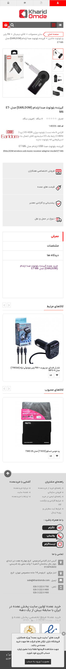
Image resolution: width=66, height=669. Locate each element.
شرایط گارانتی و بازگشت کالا (50, 502)
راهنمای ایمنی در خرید (51, 496)
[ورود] (8, 3)
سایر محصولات (35, 34)
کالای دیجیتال (19, 34)
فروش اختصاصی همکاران (41, 171)
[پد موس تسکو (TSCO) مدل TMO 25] (37, 423)
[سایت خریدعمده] (33, 13)
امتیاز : (60, 118)
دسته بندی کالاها (60, 25)
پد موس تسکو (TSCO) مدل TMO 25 (42, 451)
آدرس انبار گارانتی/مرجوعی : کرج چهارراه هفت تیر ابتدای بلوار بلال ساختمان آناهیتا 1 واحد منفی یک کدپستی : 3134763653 (31, 564)
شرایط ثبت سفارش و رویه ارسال (52, 510)
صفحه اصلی (53, 34)
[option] (58, 54)
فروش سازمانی (54, 492)
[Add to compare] (51, 375)
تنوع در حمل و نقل (45, 218)
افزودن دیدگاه (28, 119)
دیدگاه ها (53, 255)
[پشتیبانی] (25, 3)
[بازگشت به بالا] (8, 473)
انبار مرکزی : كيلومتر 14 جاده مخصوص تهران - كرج (33, 572)
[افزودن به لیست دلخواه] (57, 375)
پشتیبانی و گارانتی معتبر (42, 203)
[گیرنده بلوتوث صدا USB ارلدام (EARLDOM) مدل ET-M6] (58, 54)
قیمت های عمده (46, 187)
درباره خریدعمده (21, 488)
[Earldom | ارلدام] (9, 134)
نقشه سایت (22, 492)
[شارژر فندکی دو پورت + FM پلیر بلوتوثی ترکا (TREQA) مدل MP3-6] (37, 339)
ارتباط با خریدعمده (20, 496)
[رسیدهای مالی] (41, 3)
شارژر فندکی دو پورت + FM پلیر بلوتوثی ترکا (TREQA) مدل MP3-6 (35, 369)
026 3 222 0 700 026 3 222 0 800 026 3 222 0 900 (41, 589)
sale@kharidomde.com (38, 580)
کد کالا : (60, 126)
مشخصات (53, 246)
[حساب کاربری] (58, 3)
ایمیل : (41, 580)
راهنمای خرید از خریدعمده (49, 488)
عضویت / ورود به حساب (38, 661)
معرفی (55, 236)
